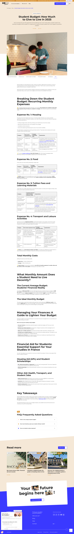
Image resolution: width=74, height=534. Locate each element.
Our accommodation (15, 3)
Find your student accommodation (37, 513)
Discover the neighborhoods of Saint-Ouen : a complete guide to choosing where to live (56, 472)
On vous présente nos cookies (7, 524)
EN (69, 3)
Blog (29, 3)
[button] (2, 532)
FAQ (33, 521)
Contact (34, 523)
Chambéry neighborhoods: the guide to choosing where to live (35, 471)
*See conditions (69, 0)
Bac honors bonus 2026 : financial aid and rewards (16, 471)
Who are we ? (24, 3)
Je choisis (6, 528)
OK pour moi (17, 528)
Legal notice (40, 532)
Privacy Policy (45, 532)
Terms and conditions (53, 532)
